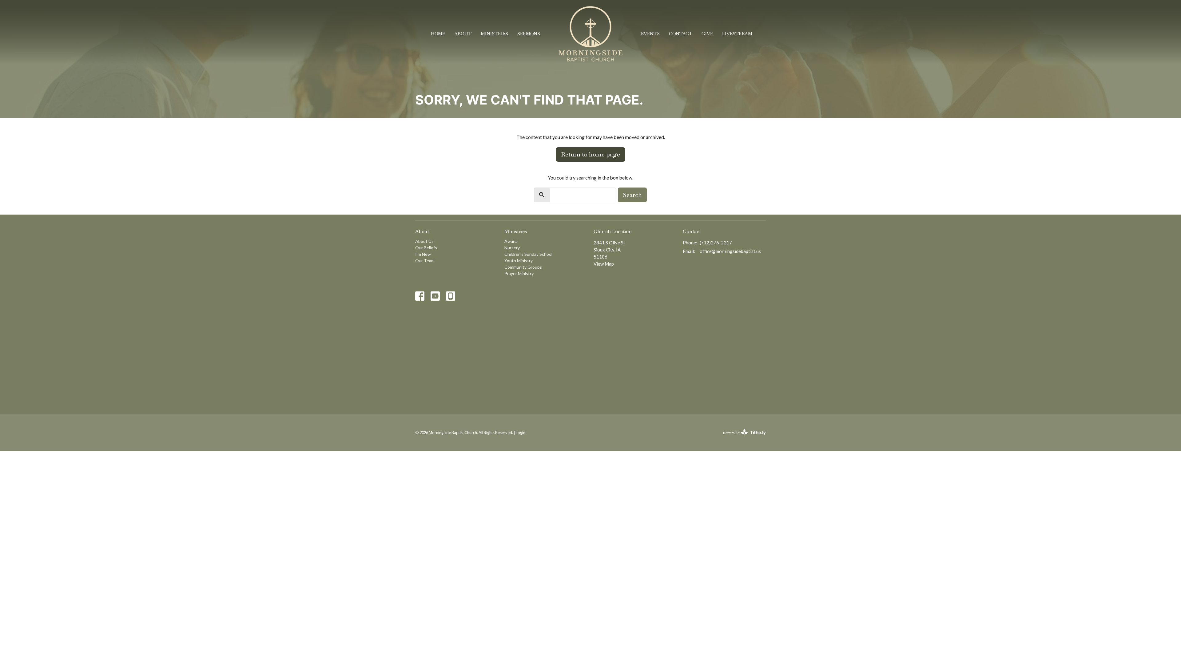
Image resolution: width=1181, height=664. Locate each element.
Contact (680, 34)
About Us (424, 241)
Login (520, 432)
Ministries (494, 34)
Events (650, 34)
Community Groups (523, 267)
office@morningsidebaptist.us (730, 251)
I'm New (423, 254)
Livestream (737, 34)
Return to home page (590, 154)
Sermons (528, 34)
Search (632, 195)
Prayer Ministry (519, 273)
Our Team (425, 260)
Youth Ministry (518, 260)
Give (707, 34)
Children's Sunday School (528, 254)
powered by (741, 437)
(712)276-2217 (716, 242)
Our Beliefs (426, 247)
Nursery (512, 247)
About (462, 34)
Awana (511, 241)
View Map (604, 264)
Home (438, 34)
